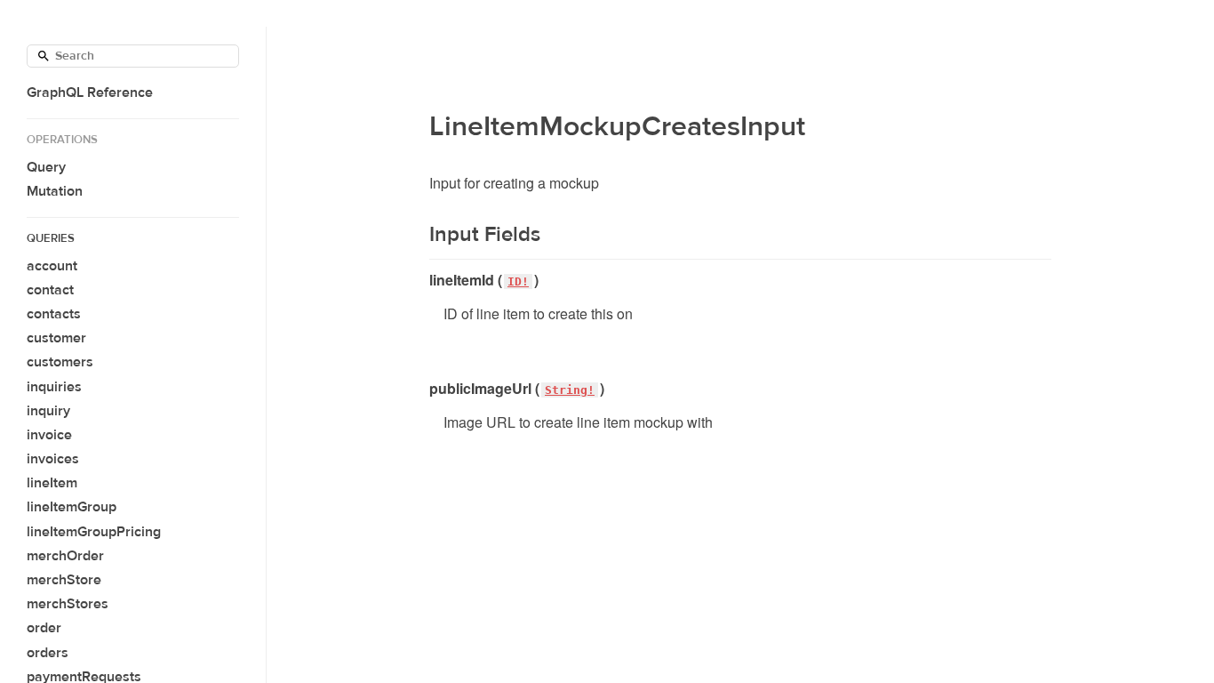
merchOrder (65, 556)
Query (46, 167)
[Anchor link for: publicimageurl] (422, 389)
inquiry (48, 411)
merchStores (67, 604)
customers (60, 362)
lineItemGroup (71, 507)
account (52, 266)
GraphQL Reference (90, 92)
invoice (49, 435)
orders (47, 653)
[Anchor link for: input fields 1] (418, 235)
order (44, 628)
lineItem (52, 483)
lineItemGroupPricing (94, 532)
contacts (54, 314)
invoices (53, 459)
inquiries (54, 387)
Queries (51, 238)
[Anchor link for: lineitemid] (422, 280)
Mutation (55, 191)
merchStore (64, 580)
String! (570, 390)
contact (50, 290)
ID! (518, 281)
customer (56, 338)
